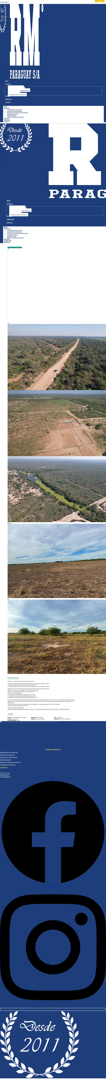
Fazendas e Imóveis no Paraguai (17, 94)
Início (5, 106)
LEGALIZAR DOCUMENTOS (7, 765)
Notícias (6, 118)
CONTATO (6, 121)
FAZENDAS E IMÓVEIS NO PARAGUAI (10, 762)
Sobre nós (7, 120)
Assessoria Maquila (12, 114)
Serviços (6, 108)
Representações (11, 115)
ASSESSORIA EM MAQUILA (7, 755)
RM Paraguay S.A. (4, 2)
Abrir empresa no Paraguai (14, 109)
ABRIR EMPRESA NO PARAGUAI (9, 752)
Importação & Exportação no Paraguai (17, 112)
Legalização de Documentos (14, 111)
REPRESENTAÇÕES (5, 760)
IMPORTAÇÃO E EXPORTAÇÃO (8, 757)
